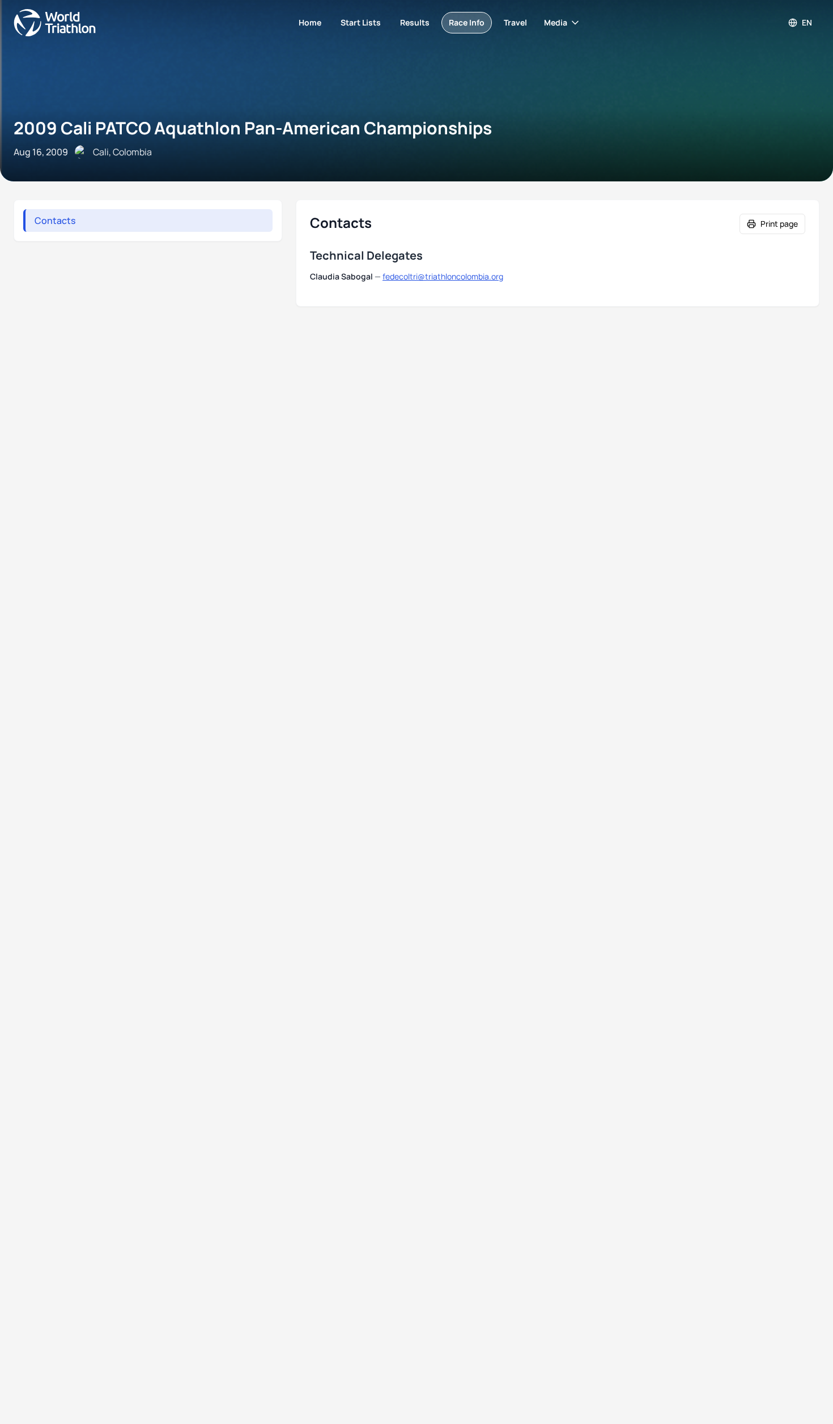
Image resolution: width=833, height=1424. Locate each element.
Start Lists (361, 22)
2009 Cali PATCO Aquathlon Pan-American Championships (253, 127)
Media (555, 22)
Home (310, 22)
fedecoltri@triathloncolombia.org (442, 276)
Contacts (55, 220)
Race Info (466, 22)
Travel (515, 22)
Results (415, 22)
